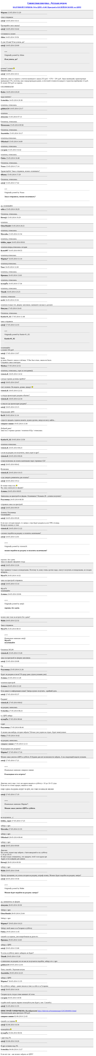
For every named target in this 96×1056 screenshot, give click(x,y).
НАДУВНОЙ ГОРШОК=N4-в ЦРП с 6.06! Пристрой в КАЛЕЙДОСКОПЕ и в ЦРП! (47, 7)
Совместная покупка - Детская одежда (47, 3)
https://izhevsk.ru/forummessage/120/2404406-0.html (57, 1011)
